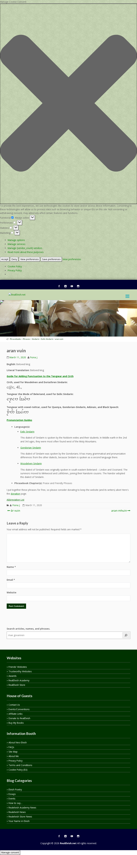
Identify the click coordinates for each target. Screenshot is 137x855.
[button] (68, 104)
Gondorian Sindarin (30, 447)
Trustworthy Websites (20, 671)
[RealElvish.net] (17, 295)
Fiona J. (34, 357)
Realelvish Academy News (22, 807)
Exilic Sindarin (27, 431)
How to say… (15, 803)
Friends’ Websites (18, 666)
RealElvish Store (17, 684)
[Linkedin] (65, 286)
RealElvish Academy (19, 680)
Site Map (13, 751)
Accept (4, 259)
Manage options (16, 240)
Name (11, 566)
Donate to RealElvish (19, 718)
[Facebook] (59, 286)
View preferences (29, 259)
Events (12, 798)
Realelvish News (17, 812)
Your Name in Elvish (19, 821)
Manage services (16, 244)
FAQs (11, 747)
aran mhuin (119, 510)
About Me (14, 756)
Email (11, 579)
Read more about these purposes (26, 252)
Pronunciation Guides (19, 420)
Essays (12, 794)
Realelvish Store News (20, 816)
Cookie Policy (15, 266)
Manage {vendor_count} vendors (25, 248)
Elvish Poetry (15, 789)
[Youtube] (71, 286)
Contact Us (14, 704)
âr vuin (15, 510)
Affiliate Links (16, 713)
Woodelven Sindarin (31, 463)
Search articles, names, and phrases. (28, 628)
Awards (13, 675)
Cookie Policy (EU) (18, 769)
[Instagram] (78, 286)
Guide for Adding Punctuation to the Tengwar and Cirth (40, 376)
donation (15, 493)
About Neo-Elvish (18, 742)
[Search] (125, 635)
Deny (14, 259)
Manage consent (10, 852)
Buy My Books (16, 722)
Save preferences (51, 259)
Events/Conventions (19, 709)
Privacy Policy (15, 270)
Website (11, 592)
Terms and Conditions (20, 765)
